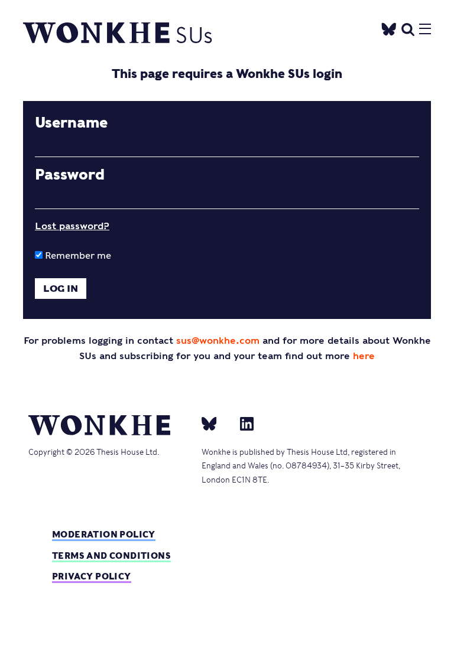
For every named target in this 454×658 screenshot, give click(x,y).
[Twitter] (389, 27)
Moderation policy (103, 534)
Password (70, 175)
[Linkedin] (242, 423)
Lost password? (72, 226)
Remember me (77, 255)
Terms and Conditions (111, 555)
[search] (407, 27)
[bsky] (216, 423)
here (364, 355)
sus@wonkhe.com (218, 340)
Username (71, 123)
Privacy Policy (91, 576)
